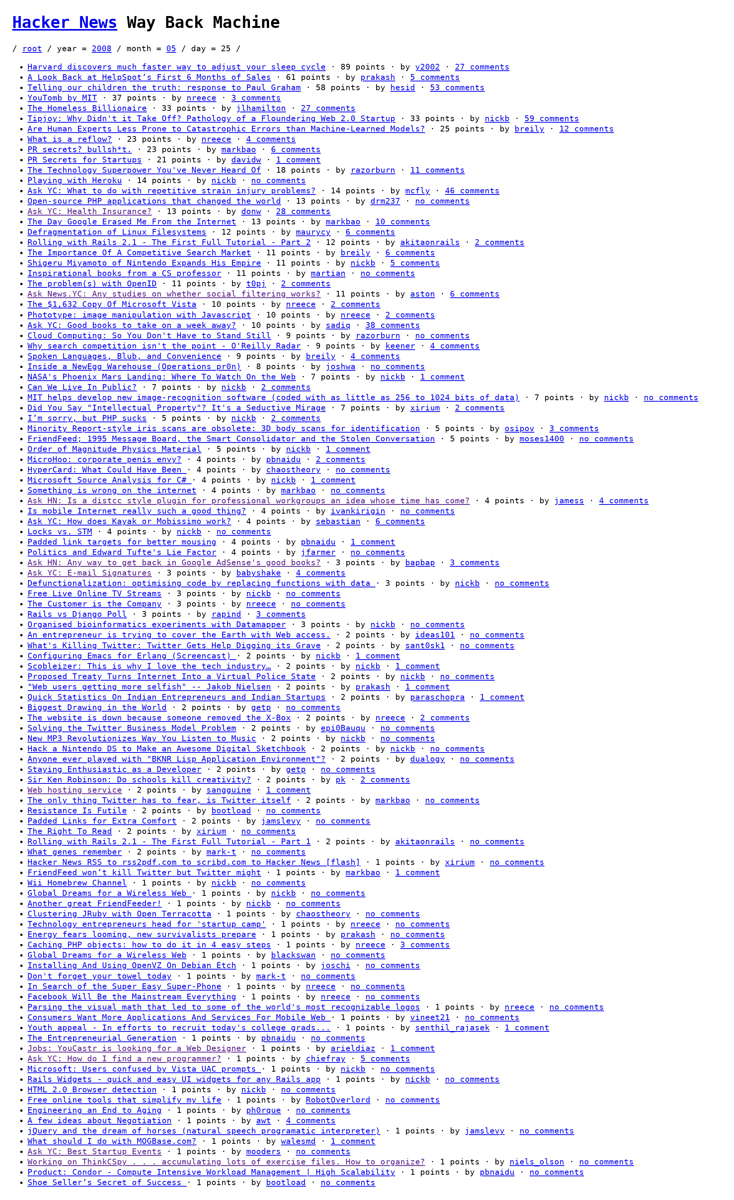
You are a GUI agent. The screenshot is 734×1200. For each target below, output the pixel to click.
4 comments (271, 139)
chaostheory (293, 469)
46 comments (472, 190)
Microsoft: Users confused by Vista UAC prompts (144, 1069)
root (32, 48)
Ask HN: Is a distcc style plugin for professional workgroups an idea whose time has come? (249, 500)
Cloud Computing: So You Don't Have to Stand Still (149, 335)
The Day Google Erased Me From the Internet (132, 221)
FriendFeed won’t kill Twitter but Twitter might (144, 872)
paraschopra (437, 697)
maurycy (313, 232)
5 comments (435, 77)
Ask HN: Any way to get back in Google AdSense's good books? (174, 562)
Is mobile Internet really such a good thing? (137, 511)
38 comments (392, 325)
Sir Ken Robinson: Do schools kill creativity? (139, 779)
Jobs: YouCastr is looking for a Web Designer (137, 1048)
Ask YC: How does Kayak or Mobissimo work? (129, 521)
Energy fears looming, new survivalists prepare (142, 934)
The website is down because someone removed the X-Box (159, 717)
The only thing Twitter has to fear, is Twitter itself (159, 800)
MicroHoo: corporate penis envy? (105, 459)
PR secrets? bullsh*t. (80, 149)
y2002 (427, 66)
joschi (336, 965)
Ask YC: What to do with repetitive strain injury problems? (172, 190)
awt (263, 1120)
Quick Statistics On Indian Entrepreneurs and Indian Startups (177, 697)
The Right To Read (70, 831)
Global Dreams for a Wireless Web (110, 893)
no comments (278, 180)
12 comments (586, 128)
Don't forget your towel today (100, 976)
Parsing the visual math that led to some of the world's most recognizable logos (224, 1007)
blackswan (293, 955)
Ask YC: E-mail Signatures (90, 572)
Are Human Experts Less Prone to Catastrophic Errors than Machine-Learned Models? (226, 128)
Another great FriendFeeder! (95, 903)
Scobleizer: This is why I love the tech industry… (149, 666)
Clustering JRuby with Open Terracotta (119, 913)
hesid (402, 87)
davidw (246, 159)
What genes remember (75, 851)
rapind (226, 614)
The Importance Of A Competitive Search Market (139, 252)
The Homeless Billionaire (87, 108)
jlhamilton (261, 108)
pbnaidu (283, 459)
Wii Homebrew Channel (77, 882)
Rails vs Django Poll (77, 614)
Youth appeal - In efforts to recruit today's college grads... (179, 1027)
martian (328, 273)
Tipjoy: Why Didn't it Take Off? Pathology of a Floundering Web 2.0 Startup (211, 118)
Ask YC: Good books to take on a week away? (132, 325)
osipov (519, 428)
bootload (231, 810)
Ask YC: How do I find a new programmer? (124, 1058)
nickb (497, 118)
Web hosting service (75, 790)
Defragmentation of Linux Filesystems (117, 232)
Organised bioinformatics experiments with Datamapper (157, 624)
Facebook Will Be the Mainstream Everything (132, 996)
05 (171, 48)
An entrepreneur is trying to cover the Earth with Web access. (179, 634)
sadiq (338, 325)
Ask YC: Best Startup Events (95, 1151)
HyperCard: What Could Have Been (107, 469)
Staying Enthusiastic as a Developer (114, 769)
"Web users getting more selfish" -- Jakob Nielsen (149, 686)
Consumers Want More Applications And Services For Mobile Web (179, 1017)
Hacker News (64, 22)
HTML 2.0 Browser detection (92, 1089)
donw (251, 211)
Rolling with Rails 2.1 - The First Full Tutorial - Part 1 (169, 841)
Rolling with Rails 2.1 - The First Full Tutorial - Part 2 (169, 242)
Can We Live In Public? (82, 387)
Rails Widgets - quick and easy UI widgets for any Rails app (174, 1079)
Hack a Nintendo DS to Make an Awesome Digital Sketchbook (167, 748)
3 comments (256, 97)
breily (529, 128)
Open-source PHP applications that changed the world (154, 201)
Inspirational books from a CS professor (124, 273)
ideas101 (435, 634)
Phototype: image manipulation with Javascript (139, 314)
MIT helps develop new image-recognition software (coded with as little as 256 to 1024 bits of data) (274, 397)
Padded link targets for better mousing (122, 541)
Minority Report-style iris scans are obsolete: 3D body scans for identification (224, 428)
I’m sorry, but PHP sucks (87, 418)
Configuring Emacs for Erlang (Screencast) (132, 655)
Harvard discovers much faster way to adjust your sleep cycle (177, 66)
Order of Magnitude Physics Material (114, 449)
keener (400, 345)
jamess (569, 500)
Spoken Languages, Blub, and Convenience (124, 356)
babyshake (258, 572)
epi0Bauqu (343, 728)
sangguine (228, 790)
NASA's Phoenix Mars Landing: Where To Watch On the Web (162, 376)
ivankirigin (358, 511)
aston (422, 293)
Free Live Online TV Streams (95, 593)
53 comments (457, 87)
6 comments (296, 149)
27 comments (482, 66)
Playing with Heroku (75, 180)
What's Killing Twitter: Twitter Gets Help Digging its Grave (174, 645)
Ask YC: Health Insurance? (90, 211)
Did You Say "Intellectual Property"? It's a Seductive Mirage (177, 407)
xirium (425, 407)
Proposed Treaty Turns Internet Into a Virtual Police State (172, 676)
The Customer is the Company (95, 603)
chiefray (326, 1058)
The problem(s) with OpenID (92, 283)
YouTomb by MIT (62, 97)
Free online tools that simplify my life (124, 1099)
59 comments (552, 118)
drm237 (385, 201)
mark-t (221, 851)
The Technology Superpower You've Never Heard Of (144, 170)
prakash (378, 77)
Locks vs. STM (60, 531)
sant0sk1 (425, 645)
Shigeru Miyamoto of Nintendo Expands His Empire (144, 263)
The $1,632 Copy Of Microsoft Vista (112, 304)
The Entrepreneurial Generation (102, 1038)
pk (341, 779)
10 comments (402, 221)
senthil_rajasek (452, 1027)
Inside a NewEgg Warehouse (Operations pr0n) (134, 366)
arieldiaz (353, 1048)
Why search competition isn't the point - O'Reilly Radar (164, 345)
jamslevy (281, 820)
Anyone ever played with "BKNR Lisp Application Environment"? (177, 759)
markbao (238, 149)
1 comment (298, 159)
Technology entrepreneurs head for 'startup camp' (147, 924)
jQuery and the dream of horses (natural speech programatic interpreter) (204, 1130)
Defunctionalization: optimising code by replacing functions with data (201, 583)
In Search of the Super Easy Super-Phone (124, 986)
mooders (263, 1151)
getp (261, 707)
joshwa (341, 366)
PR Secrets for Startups (85, 159)
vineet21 (430, 1017)
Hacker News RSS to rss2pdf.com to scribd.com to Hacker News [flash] (194, 862)
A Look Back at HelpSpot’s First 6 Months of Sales (149, 77)
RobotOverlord (338, 1099)
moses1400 (542, 438)
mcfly (417, 190)
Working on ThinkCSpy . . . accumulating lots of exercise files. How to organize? (226, 1161)
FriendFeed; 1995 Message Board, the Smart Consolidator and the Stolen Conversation (231, 438)
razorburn (373, 170)
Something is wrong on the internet (112, 490)
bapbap (420, 562)
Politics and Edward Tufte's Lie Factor (122, 552)
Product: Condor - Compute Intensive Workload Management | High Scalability (211, 1172)
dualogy (427, 759)
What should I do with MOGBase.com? (112, 1141)
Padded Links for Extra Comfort (102, 820)
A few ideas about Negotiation (100, 1120)
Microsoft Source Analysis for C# (110, 480)
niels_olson (537, 1161)
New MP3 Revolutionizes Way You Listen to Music (142, 738)
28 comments (303, 211)
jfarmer (318, 552)
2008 (102, 48)
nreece (201, 97)
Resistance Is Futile (77, 810)
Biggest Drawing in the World (97, 707)
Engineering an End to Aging (95, 1110)
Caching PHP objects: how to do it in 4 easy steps (149, 944)
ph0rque (263, 1110)
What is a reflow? (70, 139)
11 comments (437, 170)
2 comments (500, 242)
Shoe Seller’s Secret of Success (107, 1182)
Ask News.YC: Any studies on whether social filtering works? (174, 293)
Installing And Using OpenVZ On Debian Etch (132, 965)
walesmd (298, 1141)
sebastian (338, 521)
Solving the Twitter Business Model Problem (132, 728)
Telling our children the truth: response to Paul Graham (164, 87)
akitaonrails (430, 242)
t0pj (256, 283)
